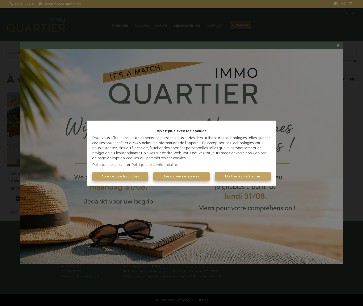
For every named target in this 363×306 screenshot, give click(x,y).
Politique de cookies (109, 165)
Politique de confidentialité (154, 165)
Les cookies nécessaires (181, 176)
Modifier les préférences (242, 176)
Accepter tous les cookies (120, 176)
